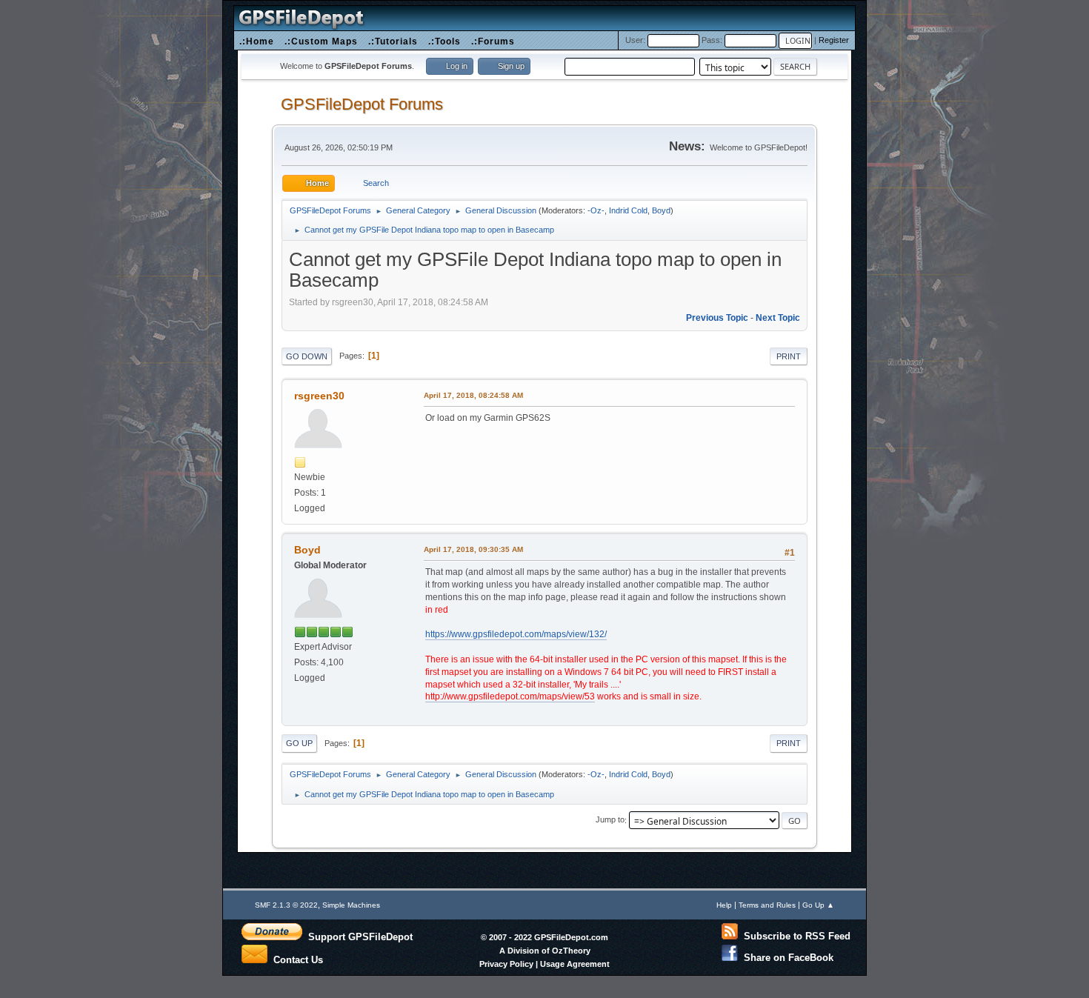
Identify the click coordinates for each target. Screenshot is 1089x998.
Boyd (661, 210)
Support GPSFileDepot (357, 936)
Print (788, 356)
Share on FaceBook (785, 957)
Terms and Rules (767, 905)
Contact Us (295, 958)
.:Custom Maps (321, 41)
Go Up (299, 743)
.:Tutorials (393, 41)
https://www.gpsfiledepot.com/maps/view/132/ (516, 634)
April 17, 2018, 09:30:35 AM (473, 549)
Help (724, 905)
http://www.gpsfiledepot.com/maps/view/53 (510, 696)
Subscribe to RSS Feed (794, 936)
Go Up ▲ (818, 905)
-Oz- (596, 210)
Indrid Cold (628, 210)
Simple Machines (351, 905)
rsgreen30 (319, 396)
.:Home (256, 41)
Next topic (778, 318)
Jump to (610, 820)
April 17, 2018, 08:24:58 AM (473, 395)
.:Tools (444, 41)
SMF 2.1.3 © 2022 (286, 905)
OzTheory (571, 950)
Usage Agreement (575, 963)
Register (834, 40)
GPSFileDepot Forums (362, 104)
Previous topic (717, 318)
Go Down (306, 356)
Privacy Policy (506, 963)
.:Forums (493, 41)
